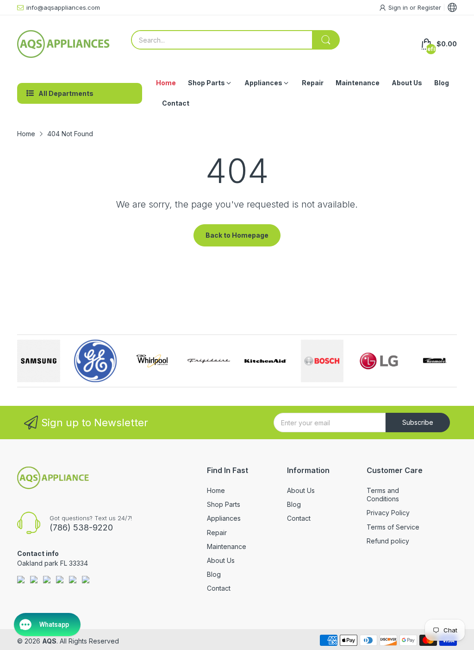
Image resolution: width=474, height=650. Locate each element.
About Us (221, 560)
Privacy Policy (388, 513)
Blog (214, 574)
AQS (49, 641)
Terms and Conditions (383, 494)
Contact (219, 588)
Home (216, 490)
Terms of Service (393, 527)
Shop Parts (223, 504)
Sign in (399, 7)
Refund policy (388, 541)
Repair (217, 532)
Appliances (224, 518)
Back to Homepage (237, 235)
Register (429, 7)
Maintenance (226, 546)
